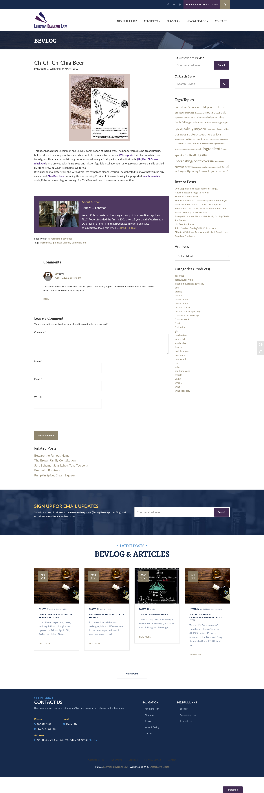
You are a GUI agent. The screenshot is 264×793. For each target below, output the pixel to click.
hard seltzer (181, 335)
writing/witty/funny (186, 171)
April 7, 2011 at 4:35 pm (68, 277)
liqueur (178, 347)
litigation (200, 128)
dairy (225, 149)
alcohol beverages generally (189, 283)
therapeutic (199, 113)
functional (215, 139)
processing (215, 167)
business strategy (186, 134)
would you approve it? (216, 171)
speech (203, 134)
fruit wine (180, 327)
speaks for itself (185, 155)
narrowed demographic (211, 143)
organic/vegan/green (201, 167)
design (210, 117)
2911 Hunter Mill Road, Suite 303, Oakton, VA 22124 (67, 740)
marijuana (180, 355)
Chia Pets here (56, 176)
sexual (194, 117)
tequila (178, 375)
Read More (44, 643)
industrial (180, 339)
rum (177, 363)
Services (148, 721)
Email (38, 379)
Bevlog (52, 609)
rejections (179, 117)
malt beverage (182, 351)
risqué (224, 166)
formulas (190, 112)
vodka (178, 378)
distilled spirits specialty (187, 311)
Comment (40, 332)
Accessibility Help (188, 714)
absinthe (179, 275)
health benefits (151, 176)
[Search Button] (225, 4)
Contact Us (71, 724)
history (202, 117)
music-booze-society (191, 149)
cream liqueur (182, 299)
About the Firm (152, 708)
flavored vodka (183, 319)
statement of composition (218, 129)
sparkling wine (182, 371)
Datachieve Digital (160, 766)
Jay (57, 273)
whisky (178, 382)
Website (38, 397)
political (57, 242)
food (177, 323)
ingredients (46, 242)
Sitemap (184, 708)
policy (188, 128)
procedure (180, 112)
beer (177, 287)
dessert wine (181, 303)
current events (184, 167)
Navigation (150, 702)
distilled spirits (182, 307)
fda (201, 171)
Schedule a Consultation (202, 4)
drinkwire (224, 139)
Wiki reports (126, 155)
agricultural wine (184, 279)
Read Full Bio (128, 228)
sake (177, 367)
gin (176, 331)
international (179, 139)
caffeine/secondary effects (188, 143)
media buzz (212, 112)
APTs (210, 134)
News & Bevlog (152, 727)
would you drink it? (210, 107)
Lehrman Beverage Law (50, 20)
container (181, 107)
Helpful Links (187, 702)
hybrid (178, 129)
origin (187, 117)
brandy (178, 291)
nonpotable (181, 359)
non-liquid (219, 161)
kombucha (180, 343)
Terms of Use (186, 721)
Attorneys (149, 714)
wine (177, 386)
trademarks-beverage (208, 122)
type (225, 122)
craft (223, 112)
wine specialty (182, 390)
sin (200, 149)
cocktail (179, 295)
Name (38, 361)
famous (192, 107)
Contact (148, 733)
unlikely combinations (74, 242)
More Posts (132, 673)
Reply (46, 298)
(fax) (54, 728)
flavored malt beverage (60, 238)
